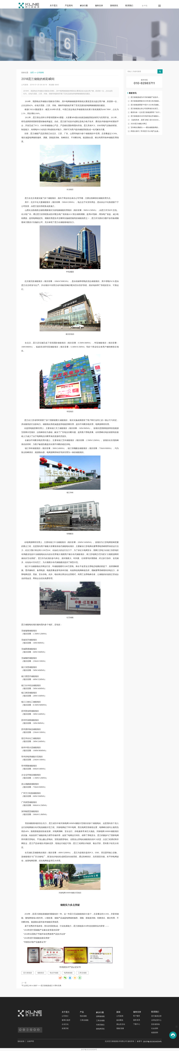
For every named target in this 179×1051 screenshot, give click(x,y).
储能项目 (40, 973)
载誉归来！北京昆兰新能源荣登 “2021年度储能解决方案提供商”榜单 (145, 112)
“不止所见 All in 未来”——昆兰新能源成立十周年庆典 (41, 985)
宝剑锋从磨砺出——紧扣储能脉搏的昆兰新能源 (145, 127)
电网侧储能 (68, 973)
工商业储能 (82, 973)
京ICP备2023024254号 (89, 1049)
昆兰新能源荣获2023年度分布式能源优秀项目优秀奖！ (145, 101)
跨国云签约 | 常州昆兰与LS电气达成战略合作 (145, 131)
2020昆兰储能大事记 (139, 124)
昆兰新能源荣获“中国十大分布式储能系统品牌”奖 (145, 105)
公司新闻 (40, 72)
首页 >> (33, 72)
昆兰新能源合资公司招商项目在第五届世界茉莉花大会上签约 (145, 108)
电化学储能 (54, 973)
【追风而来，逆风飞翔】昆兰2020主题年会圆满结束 (145, 120)
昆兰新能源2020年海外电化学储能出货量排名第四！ (145, 116)
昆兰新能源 (27, 973)
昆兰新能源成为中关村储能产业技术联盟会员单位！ (145, 97)
